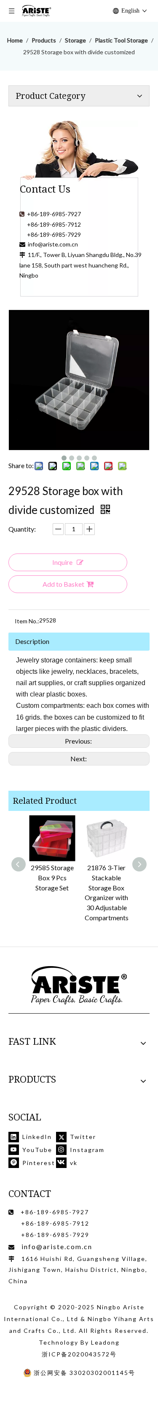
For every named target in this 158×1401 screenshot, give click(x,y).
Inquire (62, 562)
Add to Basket (63, 584)
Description (32, 641)
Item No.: (27, 621)
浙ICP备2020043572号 (79, 1354)
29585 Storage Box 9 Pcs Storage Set (52, 877)
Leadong (105, 1342)
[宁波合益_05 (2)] (79, 986)
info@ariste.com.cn (53, 244)
